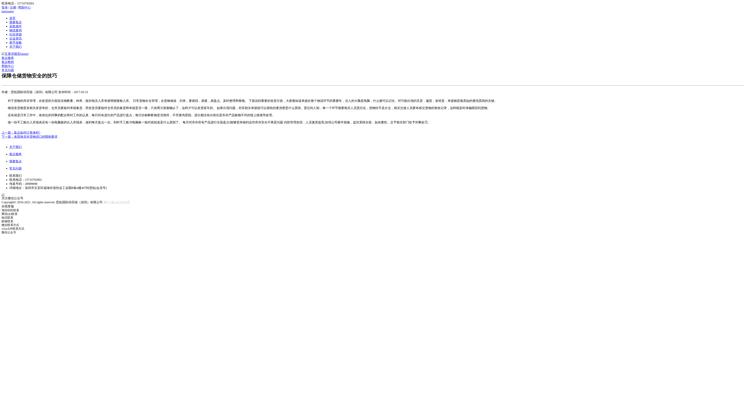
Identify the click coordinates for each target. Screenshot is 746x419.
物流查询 (15, 30)
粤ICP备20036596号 (116, 202)
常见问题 (8, 70)
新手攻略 (15, 42)
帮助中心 (24, 7)
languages (8, 11)
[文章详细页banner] (15, 53)
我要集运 (15, 22)
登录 (5, 7)
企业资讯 (15, 38)
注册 (13, 7)
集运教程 (8, 62)
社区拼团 (15, 34)
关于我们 (15, 46)
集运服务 (8, 58)
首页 (12, 18)
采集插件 (15, 26)
